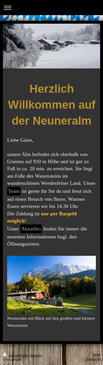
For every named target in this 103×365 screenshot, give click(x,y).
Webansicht (92, 358)
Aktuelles (31, 229)
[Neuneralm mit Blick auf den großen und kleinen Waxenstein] (51, 285)
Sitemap (35, 355)
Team (13, 191)
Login (96, 354)
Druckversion (18, 355)
